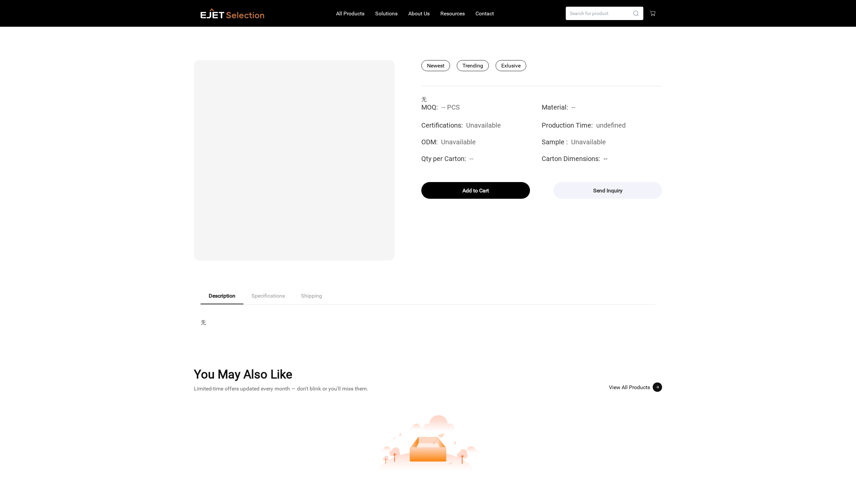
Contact (484, 13)
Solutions (386, 13)
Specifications (268, 296)
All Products (350, 13)
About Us (419, 13)
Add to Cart (475, 190)
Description (222, 296)
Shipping (311, 296)
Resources (452, 13)
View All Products (629, 387)
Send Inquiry (608, 190)
